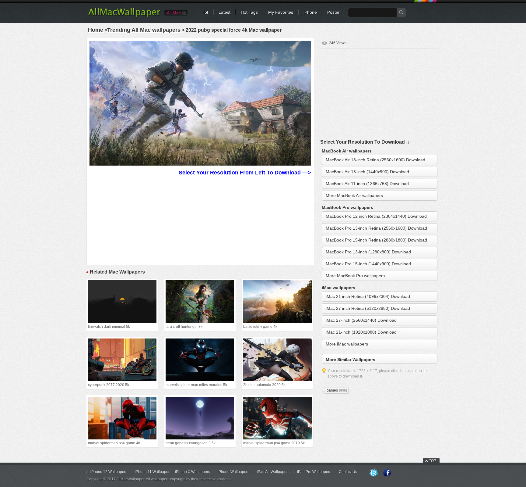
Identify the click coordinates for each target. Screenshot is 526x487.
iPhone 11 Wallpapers (153, 472)
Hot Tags (249, 12)
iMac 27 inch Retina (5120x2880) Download (368, 308)
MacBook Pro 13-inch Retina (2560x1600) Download (376, 228)
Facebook (387, 473)
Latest (224, 12)
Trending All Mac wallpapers (144, 30)
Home (95, 30)
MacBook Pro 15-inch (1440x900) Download (368, 263)
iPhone (310, 12)
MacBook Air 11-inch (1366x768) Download (367, 183)
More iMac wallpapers (347, 344)
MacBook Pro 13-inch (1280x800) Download (368, 251)
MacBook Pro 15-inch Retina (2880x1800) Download (376, 240)
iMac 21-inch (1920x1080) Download (361, 332)
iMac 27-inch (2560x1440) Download (361, 320)
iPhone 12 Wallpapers (108, 472)
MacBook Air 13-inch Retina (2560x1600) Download (375, 159)
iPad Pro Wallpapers (314, 472)
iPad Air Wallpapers (273, 472)
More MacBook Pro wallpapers (355, 275)
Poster (333, 12)
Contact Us (348, 472)
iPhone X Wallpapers (192, 472)
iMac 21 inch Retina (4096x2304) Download (368, 296)
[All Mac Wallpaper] (124, 17)
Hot (205, 12)
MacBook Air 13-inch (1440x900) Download (367, 171)
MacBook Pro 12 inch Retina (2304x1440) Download (376, 216)
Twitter (373, 473)
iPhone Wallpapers (233, 472)
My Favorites (280, 12)
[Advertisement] (200, 219)
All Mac (174, 12)
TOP (432, 461)
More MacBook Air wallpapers (354, 195)
